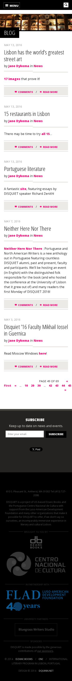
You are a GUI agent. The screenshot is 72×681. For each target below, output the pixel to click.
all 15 (45, 134)
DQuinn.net (46, 670)
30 (39, 385)
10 (26, 385)
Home (35, 5)
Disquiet (36, 483)
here (42, 353)
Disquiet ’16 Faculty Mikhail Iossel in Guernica (36, 330)
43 (56, 385)
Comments (25, 92)
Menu (14, 6)
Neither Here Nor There (27, 228)
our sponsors (45, 651)
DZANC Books (24, 659)
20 (32, 385)
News (38, 66)
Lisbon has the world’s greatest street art (34, 55)
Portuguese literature (24, 169)
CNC (41, 659)
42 (50, 385)
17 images (12, 79)
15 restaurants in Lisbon (27, 114)
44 (63, 385)
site (23, 189)
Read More (50, 92)
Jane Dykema (18, 66)
